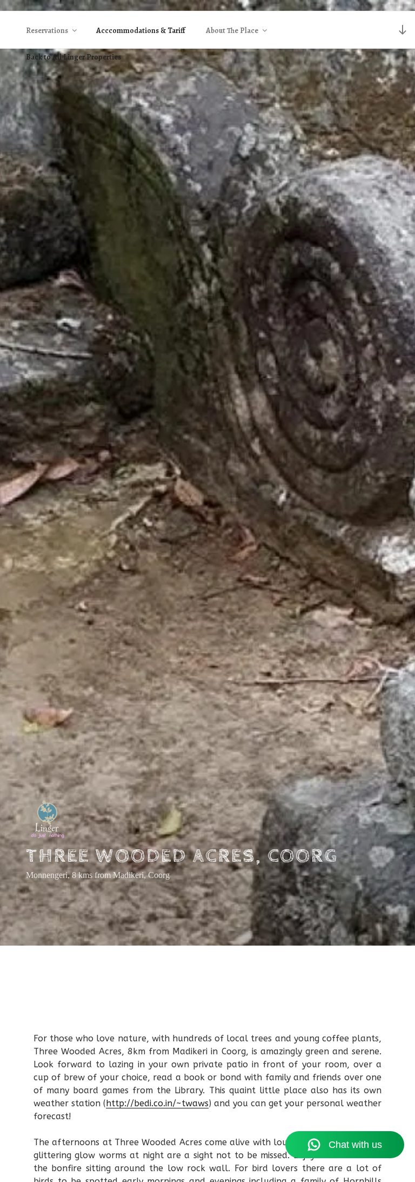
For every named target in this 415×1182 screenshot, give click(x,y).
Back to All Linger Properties (73, 57)
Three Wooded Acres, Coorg (182, 856)
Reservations (47, 30)
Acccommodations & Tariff (140, 30)
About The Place (232, 30)
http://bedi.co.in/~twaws (157, 1103)
